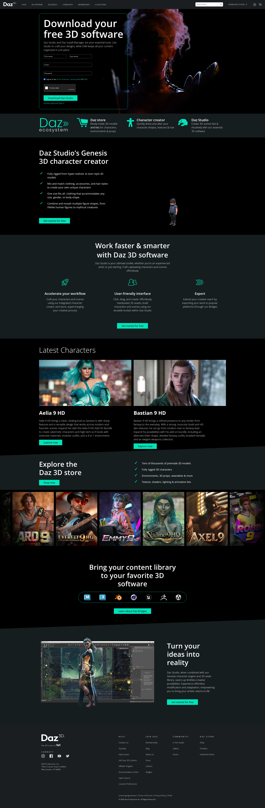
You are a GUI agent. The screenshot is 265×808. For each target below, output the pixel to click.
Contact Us (123, 742)
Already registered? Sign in (54, 103)
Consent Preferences (128, 784)
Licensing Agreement (128, 795)
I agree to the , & (67, 79)
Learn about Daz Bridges (132, 611)
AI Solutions (100, 4)
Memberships (84, 4)
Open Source (124, 778)
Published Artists (207, 754)
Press (148, 760)
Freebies (203, 748)
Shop (24, 4)
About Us (150, 754)
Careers (149, 766)
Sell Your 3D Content (128, 760)
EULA (85, 79)
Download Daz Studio (60, 98)
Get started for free (54, 220)
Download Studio (236, 4)
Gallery (176, 748)
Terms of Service (145, 795)
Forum (175, 754)
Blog (147, 748)
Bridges (149, 772)
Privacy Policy (160, 795)
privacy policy (76, 79)
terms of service (63, 79)
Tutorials (122, 748)
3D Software (37, 4)
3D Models (52, 4)
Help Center (124, 754)
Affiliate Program (126, 766)
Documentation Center (129, 772)
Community (68, 4)
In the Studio (178, 742)
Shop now (49, 482)
